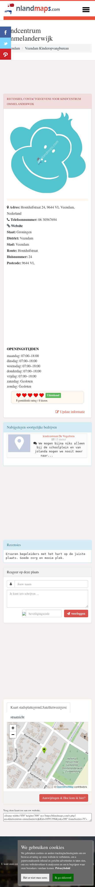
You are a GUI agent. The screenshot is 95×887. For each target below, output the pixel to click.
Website (16, 225)
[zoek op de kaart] (32, 8)
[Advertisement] (47, 77)
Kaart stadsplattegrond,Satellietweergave (38, 707)
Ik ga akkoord (63, 877)
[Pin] (5, 54)
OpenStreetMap (65, 786)
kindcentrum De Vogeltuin (59, 436)
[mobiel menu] (86, 9)
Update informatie (72, 411)
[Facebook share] (5, 32)
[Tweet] (5, 43)
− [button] (12, 734)
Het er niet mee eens (35, 877)
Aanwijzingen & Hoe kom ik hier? (63, 798)
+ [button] (12, 728)
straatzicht (17, 717)
